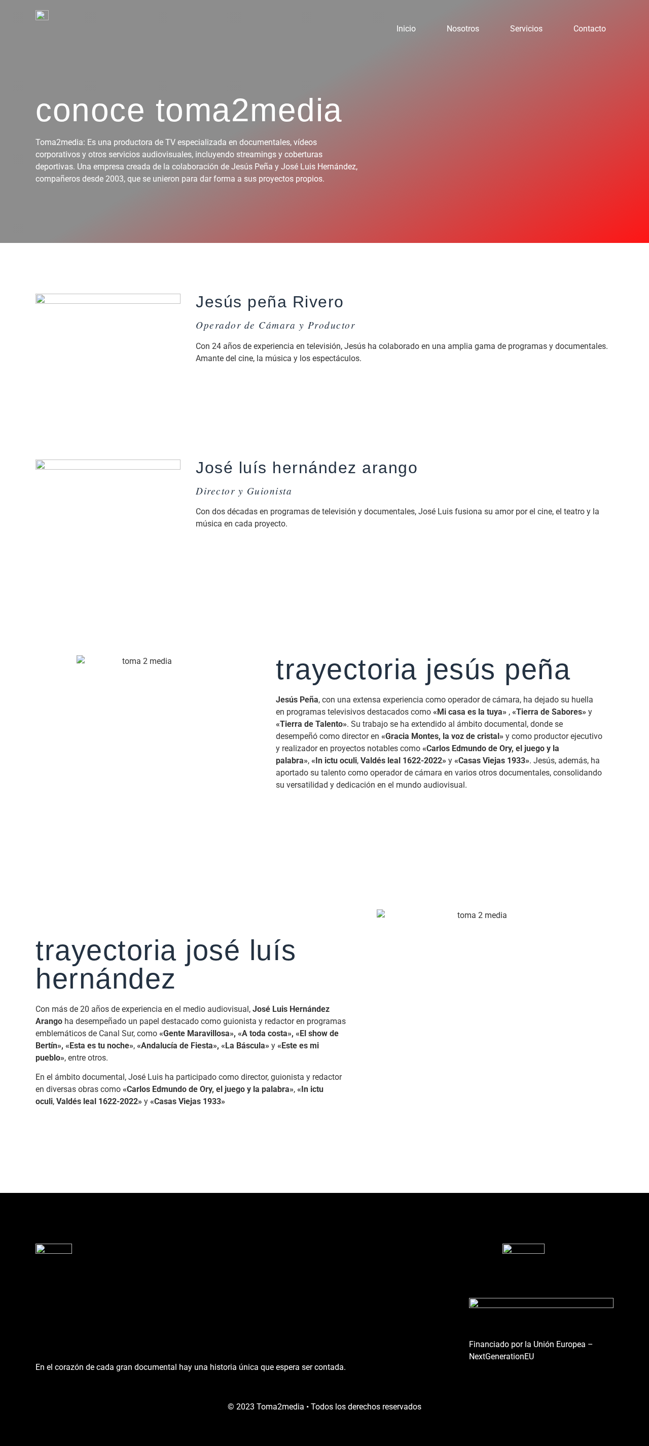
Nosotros (463, 28)
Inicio (406, 28)
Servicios (526, 28)
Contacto (589, 28)
